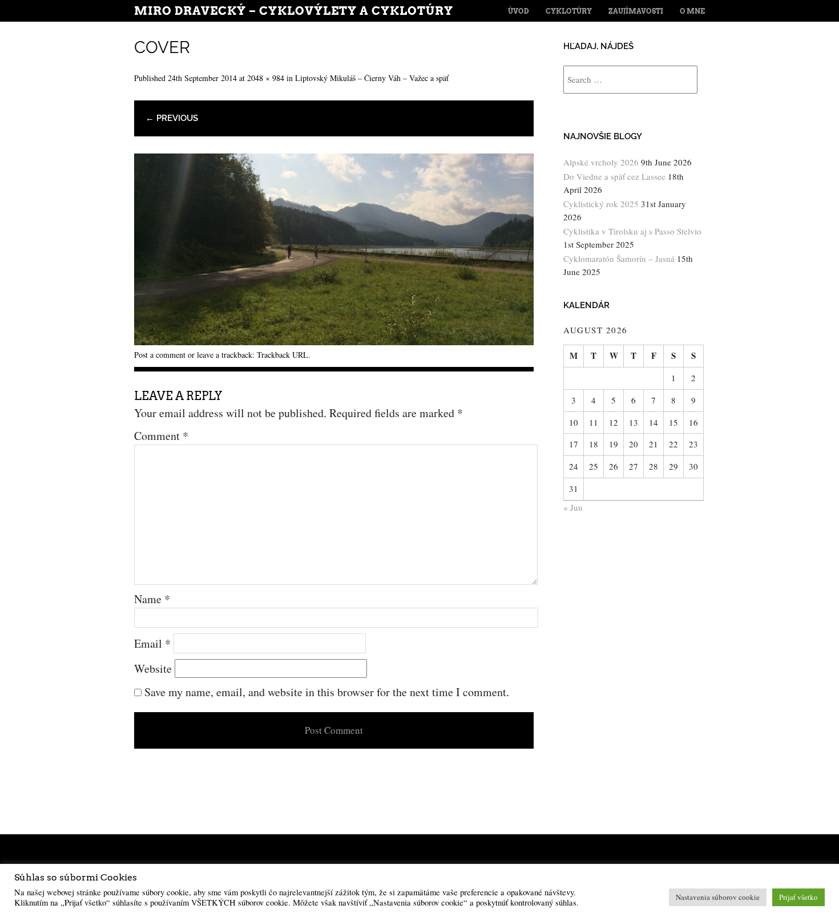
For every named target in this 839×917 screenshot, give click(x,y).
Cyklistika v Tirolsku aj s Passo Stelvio (632, 231)
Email (152, 643)
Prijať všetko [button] (798, 897)
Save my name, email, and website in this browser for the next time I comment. (326, 692)
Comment (161, 435)
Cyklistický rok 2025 (601, 203)
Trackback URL (282, 354)
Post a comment (159, 354)
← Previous (172, 118)
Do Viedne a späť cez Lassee (614, 176)
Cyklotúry (569, 11)
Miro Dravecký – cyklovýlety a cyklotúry (293, 11)
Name (152, 599)
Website (153, 668)
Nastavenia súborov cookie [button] (718, 897)
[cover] (334, 341)
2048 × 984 (265, 77)
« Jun (573, 507)
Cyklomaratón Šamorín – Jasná (619, 258)
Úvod (518, 11)
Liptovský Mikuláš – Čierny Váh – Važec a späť (372, 77)
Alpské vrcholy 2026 (601, 162)
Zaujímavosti (635, 11)
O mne (692, 11)
